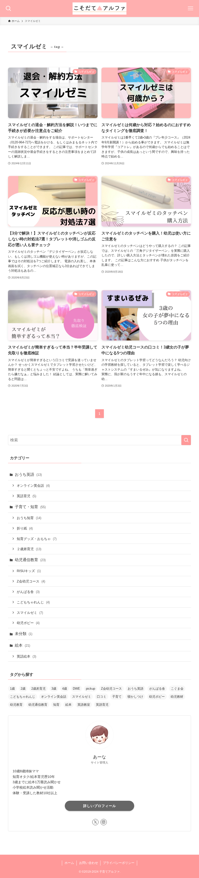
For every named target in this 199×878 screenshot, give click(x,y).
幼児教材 (177, 696)
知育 (56, 704)
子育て (117, 696)
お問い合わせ (88, 863)
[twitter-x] (95, 822)
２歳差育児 (29, 549)
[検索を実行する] (186, 440)
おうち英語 (28, 474)
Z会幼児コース (31, 581)
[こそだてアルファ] (100, 8)
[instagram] (103, 822)
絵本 (22, 645)
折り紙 (25, 528)
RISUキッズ (29, 571)
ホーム (69, 863)
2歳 (23, 688)
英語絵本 (26, 656)
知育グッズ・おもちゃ (37, 539)
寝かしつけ (135, 696)
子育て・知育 (30, 507)
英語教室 (83, 704)
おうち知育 (29, 518)
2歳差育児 (38, 688)
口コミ (101, 696)
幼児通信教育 (30, 560)
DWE (76, 688)
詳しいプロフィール (99, 806)
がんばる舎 (28, 592)
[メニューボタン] (190, 8)
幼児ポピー (28, 623)
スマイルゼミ (30, 613)
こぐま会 (177, 688)
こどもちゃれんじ (33, 602)
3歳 (53, 688)
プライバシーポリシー (118, 863)
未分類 (23, 634)
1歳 (12, 688)
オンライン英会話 (33, 485)
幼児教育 (16, 704)
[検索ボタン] (8, 8)
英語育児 (26, 496)
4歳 (64, 688)
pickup (90, 688)
